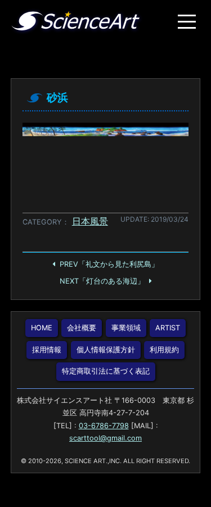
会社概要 (81, 328)
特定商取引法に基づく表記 (106, 371)
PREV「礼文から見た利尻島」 (109, 264)
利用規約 (164, 350)
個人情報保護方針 (106, 350)
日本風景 (90, 221)
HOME (41, 328)
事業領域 (126, 328)
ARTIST (167, 328)
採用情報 (46, 350)
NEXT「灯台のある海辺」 (102, 281)
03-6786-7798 (104, 425)
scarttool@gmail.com (105, 438)
